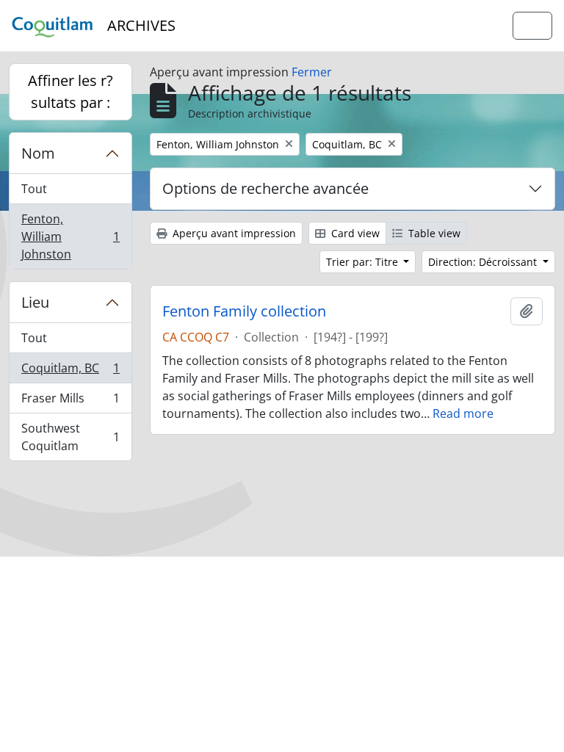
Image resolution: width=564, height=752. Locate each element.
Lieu (35, 302)
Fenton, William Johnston (70, 236)
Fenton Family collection (244, 311)
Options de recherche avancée (265, 188)
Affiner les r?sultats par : (70, 91)
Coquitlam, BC (70, 371)
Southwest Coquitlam (70, 437)
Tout (34, 189)
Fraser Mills (70, 401)
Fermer (312, 72)
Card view (354, 233)
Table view (432, 233)
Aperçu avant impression (233, 233)
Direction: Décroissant (484, 262)
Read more (463, 413)
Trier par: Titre (363, 262)
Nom (38, 153)
